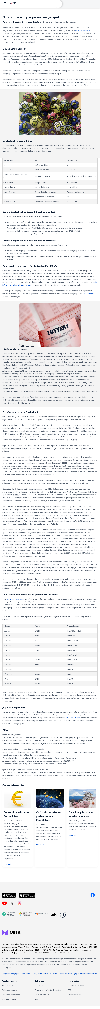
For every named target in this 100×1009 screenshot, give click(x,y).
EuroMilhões (88, 293)
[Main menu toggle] (5, 3)
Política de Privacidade (11, 994)
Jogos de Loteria (34, 22)
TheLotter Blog (19, 22)
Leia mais (7, 864)
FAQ (69, 990)
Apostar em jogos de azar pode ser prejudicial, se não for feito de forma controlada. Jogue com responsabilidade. (51, 973)
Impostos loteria (74, 994)
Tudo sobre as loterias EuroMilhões (16, 814)
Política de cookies (9, 990)
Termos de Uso (8, 985)
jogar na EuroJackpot (84, 30)
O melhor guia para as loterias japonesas (81, 814)
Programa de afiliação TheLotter (48, 990)
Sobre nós (39, 985)
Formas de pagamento (77, 985)
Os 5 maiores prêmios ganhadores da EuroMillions (48, 816)
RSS (36, 999)
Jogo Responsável (9, 999)
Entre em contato (42, 994)
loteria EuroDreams (72, 717)
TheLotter (6, 22)
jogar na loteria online (16, 599)
